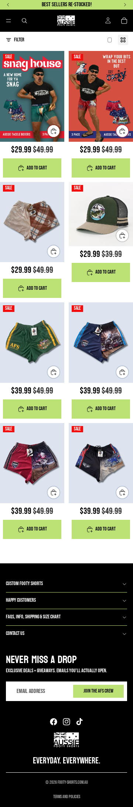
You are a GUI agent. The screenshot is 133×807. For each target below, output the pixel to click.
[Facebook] (53, 721)
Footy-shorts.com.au (73, 782)
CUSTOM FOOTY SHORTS (24, 583)
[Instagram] (66, 721)
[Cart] (124, 21)
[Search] (24, 21)
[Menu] (8, 20)
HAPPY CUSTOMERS (21, 600)
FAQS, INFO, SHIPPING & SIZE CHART (33, 617)
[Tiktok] (79, 721)
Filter (19, 40)
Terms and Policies (66, 797)
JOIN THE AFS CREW (98, 691)
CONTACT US (15, 633)
